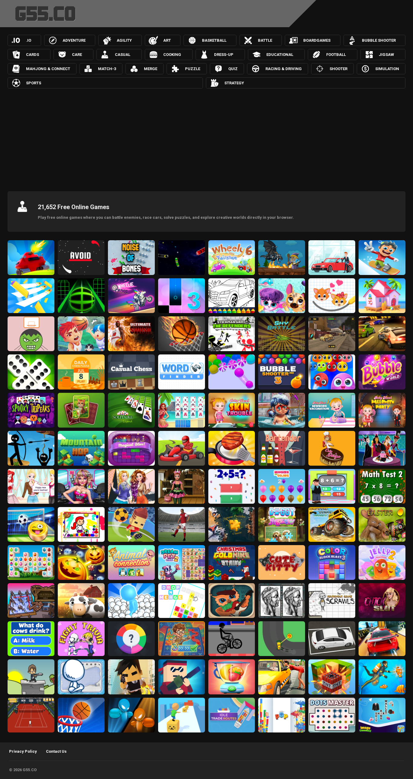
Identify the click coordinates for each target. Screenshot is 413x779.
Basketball (214, 40)
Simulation (387, 68)
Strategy (234, 83)
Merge (150, 68)
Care (77, 54)
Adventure (74, 40)
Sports (33, 83)
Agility (124, 40)
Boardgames (316, 40)
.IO (28, 40)
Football (336, 54)
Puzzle (192, 68)
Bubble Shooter (379, 40)
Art (167, 40)
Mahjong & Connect (48, 68)
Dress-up (223, 54)
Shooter (338, 68)
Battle (265, 40)
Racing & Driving (283, 68)
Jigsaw (386, 54)
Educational (279, 54)
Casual (122, 54)
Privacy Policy (23, 751)
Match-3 (107, 68)
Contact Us (56, 751)
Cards (32, 54)
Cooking (172, 54)
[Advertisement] (206, 138)
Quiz (233, 68)
